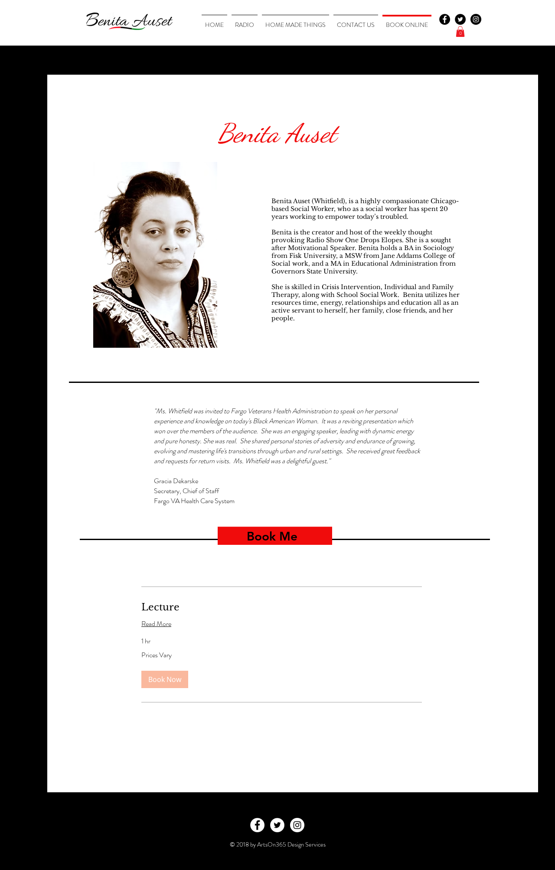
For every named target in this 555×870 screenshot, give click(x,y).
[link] (281, 607)
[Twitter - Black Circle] (460, 19)
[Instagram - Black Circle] (475, 19)
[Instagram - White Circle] (297, 825)
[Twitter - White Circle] (277, 825)
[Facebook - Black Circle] (444, 19)
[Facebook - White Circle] (257, 825)
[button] (460, 31)
